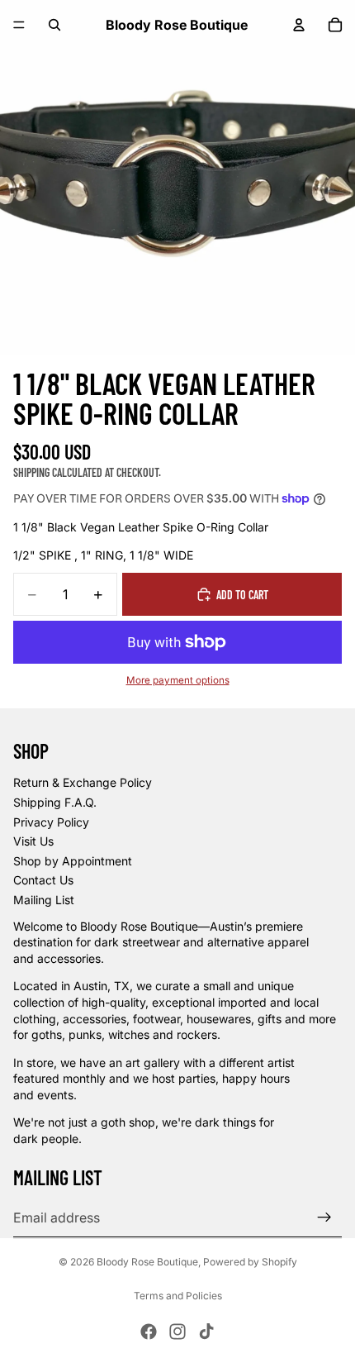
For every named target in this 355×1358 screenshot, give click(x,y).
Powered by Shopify (250, 1262)
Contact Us (43, 880)
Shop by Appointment (72, 861)
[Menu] (19, 25)
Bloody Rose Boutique (147, 1262)
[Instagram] (177, 1331)
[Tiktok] (206, 1331)
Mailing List (43, 900)
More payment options (178, 680)
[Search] (54, 25)
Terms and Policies (178, 1295)
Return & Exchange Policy (82, 782)
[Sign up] (324, 1217)
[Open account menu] (299, 25)
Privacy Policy (51, 822)
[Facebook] (149, 1331)
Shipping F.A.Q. (55, 802)
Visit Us (33, 841)
